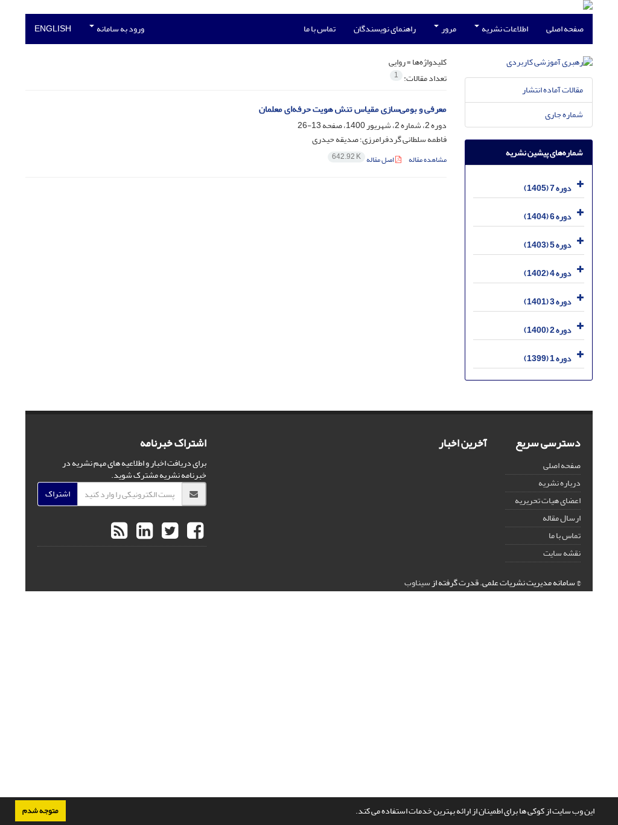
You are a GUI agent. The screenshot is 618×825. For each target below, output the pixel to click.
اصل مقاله (363, 160)
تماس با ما (320, 29)
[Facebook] (193, 531)
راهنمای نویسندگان (385, 29)
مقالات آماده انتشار (552, 90)
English (52, 29)
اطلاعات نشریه (504, 29)
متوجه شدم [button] (40, 810)
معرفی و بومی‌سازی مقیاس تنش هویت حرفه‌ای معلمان (353, 109)
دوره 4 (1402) (548, 273)
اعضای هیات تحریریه (548, 500)
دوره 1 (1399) (548, 358)
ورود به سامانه (119, 29)
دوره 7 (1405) (548, 188)
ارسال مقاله (562, 518)
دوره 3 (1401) (548, 302)
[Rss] (119, 531)
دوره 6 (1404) (548, 216)
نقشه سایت (562, 553)
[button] (352, 812)
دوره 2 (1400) (548, 330)
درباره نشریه (559, 483)
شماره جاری (564, 114)
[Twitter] (168, 531)
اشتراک (57, 494)
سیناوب (417, 582)
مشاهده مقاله (428, 160)
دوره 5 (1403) (548, 245)
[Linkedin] (143, 531)
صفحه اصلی (565, 29)
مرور (448, 29)
